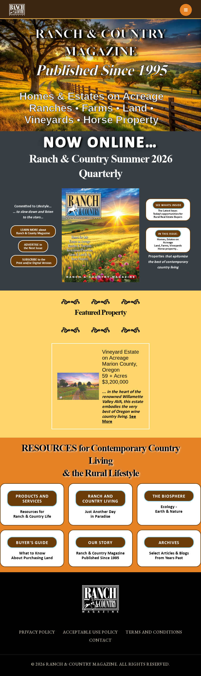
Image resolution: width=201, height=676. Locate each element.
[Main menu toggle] (186, 10)
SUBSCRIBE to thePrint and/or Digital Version (33, 261)
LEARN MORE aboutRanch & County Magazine (33, 231)
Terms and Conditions (154, 632)
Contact (100, 640)
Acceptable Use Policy (90, 632)
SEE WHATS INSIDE (168, 205)
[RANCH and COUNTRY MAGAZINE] (17, 10)
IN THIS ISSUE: (168, 233)
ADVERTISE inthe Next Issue (33, 246)
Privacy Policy (37, 632)
